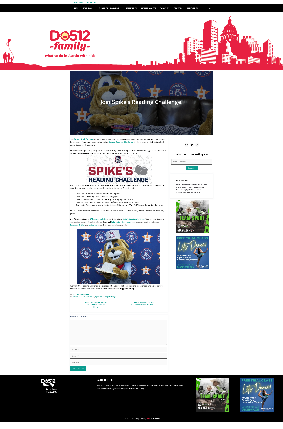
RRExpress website (98, 219)
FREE (74, 294)
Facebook (74, 224)
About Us (178, 8)
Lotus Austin (153, 418)
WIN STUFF (164, 8)
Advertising (78, 2)
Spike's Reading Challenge (105, 297)
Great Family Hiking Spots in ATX (188, 192)
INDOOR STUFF (83, 294)
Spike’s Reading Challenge (121, 142)
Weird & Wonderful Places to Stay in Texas (191, 185)
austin (75, 297)
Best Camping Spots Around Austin (189, 190)
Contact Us (91, 2)
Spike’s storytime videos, (121, 222)
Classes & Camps (148, 8)
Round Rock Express (83, 139)
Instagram (93, 224)
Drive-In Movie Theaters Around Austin (190, 187)
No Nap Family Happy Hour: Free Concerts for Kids (144, 303)
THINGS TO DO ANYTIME (109, 8)
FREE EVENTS (131, 8)
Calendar (87, 8)
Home (76, 8)
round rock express (86, 297)
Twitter (82, 224)
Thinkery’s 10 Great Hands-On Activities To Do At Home (96, 304)
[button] (210, 8)
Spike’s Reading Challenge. (134, 219)
